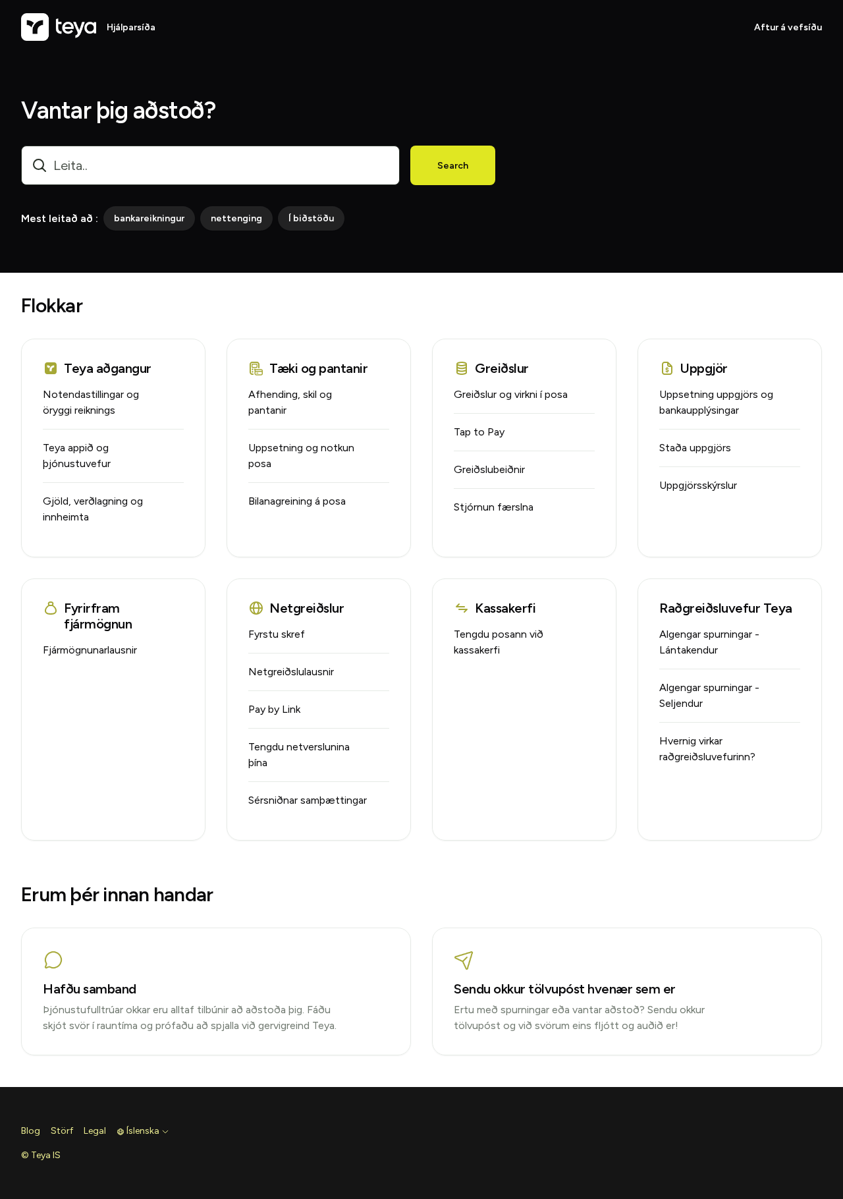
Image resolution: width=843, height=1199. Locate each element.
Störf (62, 1130)
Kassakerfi (505, 608)
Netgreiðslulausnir (291, 671)
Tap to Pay (479, 432)
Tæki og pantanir (318, 368)
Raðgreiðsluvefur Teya (725, 608)
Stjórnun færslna (493, 507)
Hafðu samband (89, 989)
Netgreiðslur (306, 608)
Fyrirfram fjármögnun (98, 616)
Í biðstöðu (311, 218)
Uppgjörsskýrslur (698, 485)
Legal (95, 1130)
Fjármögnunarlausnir (90, 650)
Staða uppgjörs (695, 447)
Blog (30, 1130)
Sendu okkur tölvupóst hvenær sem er (565, 989)
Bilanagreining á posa (297, 501)
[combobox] (210, 165)
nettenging (236, 218)
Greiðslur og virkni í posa (511, 394)
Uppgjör (704, 368)
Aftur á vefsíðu (788, 27)
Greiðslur (502, 368)
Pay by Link (274, 709)
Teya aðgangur (107, 368)
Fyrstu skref (276, 634)
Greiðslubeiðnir (489, 469)
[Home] (58, 27)
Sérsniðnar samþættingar (307, 800)
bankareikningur (149, 218)
